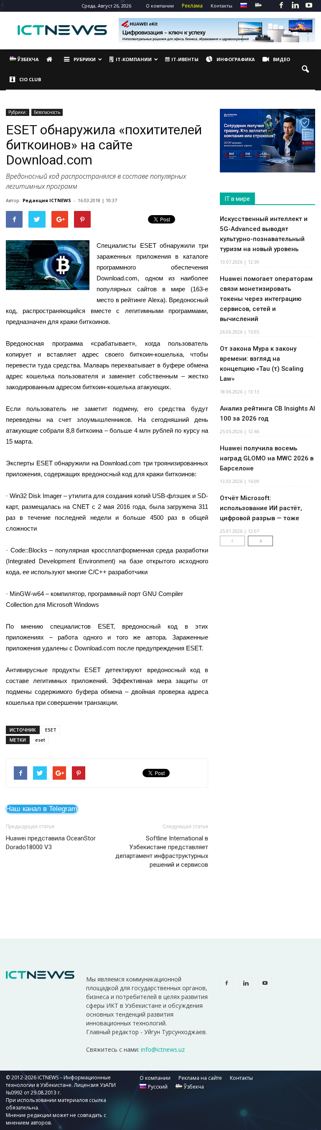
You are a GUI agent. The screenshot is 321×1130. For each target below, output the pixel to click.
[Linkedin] (295, 6)
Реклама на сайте (200, 1077)
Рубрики (85, 59)
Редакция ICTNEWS (47, 200)
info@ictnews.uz (163, 1049)
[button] (305, 69)
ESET (50, 730)
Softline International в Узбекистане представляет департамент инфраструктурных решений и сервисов (161, 851)
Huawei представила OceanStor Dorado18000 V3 (51, 843)
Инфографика (236, 59)
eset (40, 740)
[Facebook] (281, 6)
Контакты (221, 6)
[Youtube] (309, 6)
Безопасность (47, 112)
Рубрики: (17, 112)
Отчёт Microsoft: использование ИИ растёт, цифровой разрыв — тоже (261, 508)
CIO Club (30, 79)
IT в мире (237, 198)
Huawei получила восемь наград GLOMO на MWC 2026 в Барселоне (266, 458)
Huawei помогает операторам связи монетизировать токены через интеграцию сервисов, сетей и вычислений (266, 299)
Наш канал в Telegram (41, 809)
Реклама (192, 5)
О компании (160, 6)
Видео (281, 59)
